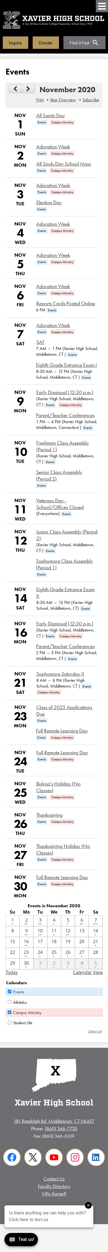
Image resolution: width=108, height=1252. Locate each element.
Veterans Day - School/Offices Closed (60, 504)
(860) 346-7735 (61, 1128)
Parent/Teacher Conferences (65, 415)
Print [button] (39, 100)
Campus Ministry (27, 1012)
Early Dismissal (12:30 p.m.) (64, 392)
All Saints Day (50, 115)
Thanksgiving (49, 815)
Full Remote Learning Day (62, 731)
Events (18, 992)
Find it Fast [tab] (79, 42)
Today (12, 972)
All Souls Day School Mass (63, 164)
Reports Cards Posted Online (65, 303)
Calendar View (88, 972)
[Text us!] (21, 1241)
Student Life (22, 1023)
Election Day (49, 202)
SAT (40, 342)
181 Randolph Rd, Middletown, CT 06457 (54, 1121)
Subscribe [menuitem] (91, 100)
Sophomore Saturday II (60, 674)
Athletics (20, 1002)
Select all (95, 1031)
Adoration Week (53, 147)
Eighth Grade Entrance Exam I (66, 365)
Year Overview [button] (63, 100)
